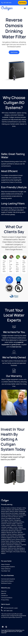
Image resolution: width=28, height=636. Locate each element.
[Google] (6, 626)
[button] (25, 8)
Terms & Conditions (6, 598)
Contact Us (4, 595)
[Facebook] (2, 626)
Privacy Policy (5, 600)
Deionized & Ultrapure (7, 581)
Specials (3, 593)
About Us (3, 591)
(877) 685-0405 (7, 2)
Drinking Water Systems (8, 566)
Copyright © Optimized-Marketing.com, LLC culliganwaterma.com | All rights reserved (12, 631)
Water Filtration (5, 564)
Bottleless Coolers (6, 583)
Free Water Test (5, 571)
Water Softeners (5, 569)
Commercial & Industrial (8, 579)
